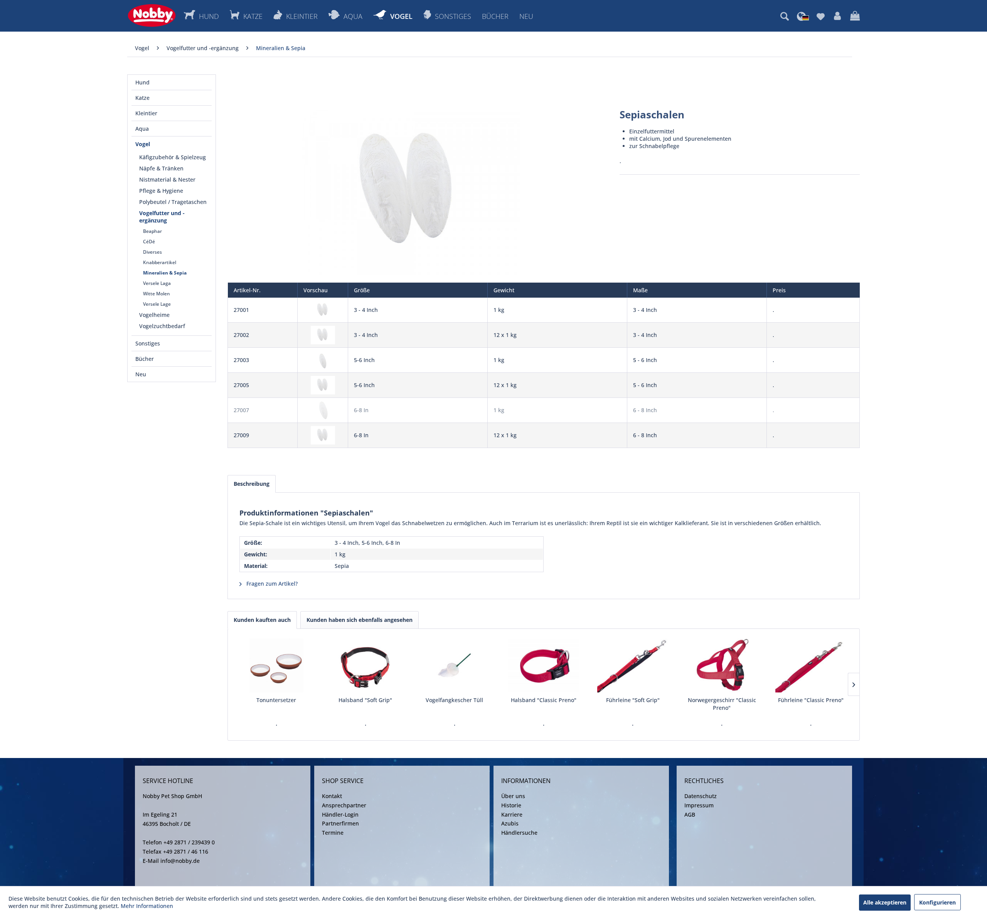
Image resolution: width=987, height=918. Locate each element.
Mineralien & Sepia (165, 273)
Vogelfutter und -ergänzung (162, 216)
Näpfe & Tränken (161, 168)
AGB (689, 814)
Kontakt (332, 796)
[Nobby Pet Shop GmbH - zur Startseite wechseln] (151, 15)
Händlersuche (519, 832)
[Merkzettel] (821, 16)
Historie (511, 805)
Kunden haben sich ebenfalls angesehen (360, 619)
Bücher (144, 358)
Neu (140, 374)
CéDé (149, 241)
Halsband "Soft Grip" (365, 700)
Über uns (513, 796)
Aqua (142, 128)
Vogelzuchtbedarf (162, 326)
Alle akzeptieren (884, 902)
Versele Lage (157, 304)
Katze (142, 97)
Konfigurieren (937, 902)
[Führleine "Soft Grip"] (633, 665)
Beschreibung (251, 483)
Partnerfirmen (340, 823)
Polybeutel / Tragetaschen (173, 201)
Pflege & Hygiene (161, 190)
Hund (142, 82)
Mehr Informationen (147, 906)
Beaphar (152, 231)
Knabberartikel (159, 262)
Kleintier (146, 113)
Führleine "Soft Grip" (633, 700)
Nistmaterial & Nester (167, 179)
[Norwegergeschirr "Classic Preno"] (722, 665)
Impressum (699, 805)
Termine (333, 832)
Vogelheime (154, 314)
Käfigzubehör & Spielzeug (172, 157)
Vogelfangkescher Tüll (454, 700)
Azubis (510, 823)
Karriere (511, 814)
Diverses (152, 252)
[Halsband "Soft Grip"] (365, 665)
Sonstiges (147, 343)
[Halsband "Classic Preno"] (543, 665)
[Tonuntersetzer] (276, 665)
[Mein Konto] (837, 16)
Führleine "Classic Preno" (811, 700)
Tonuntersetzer (276, 700)
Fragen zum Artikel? (271, 583)
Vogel (142, 144)
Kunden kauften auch (262, 619)
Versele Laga (157, 283)
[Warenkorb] (855, 16)
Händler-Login (340, 814)
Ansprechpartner (344, 805)
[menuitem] (784, 16)
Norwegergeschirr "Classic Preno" (722, 703)
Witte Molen (156, 293)
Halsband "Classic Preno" (543, 700)
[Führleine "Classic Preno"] (811, 665)
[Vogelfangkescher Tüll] (454, 665)
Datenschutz (700, 796)
